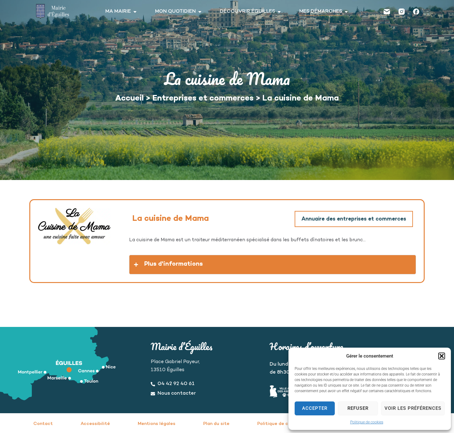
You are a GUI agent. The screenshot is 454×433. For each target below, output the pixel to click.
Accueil (129, 98)
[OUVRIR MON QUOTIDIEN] (199, 11)
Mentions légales (156, 424)
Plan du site (216, 424)
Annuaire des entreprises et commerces (353, 219)
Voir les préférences (413, 408)
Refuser (357, 408)
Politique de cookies (366, 422)
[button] (442, 356)
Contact (43, 424)
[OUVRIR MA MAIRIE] (134, 11)
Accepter (314, 408)
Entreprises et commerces (203, 98)
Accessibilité (95, 424)
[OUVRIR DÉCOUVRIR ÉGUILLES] (279, 11)
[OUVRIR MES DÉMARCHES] (346, 11)
